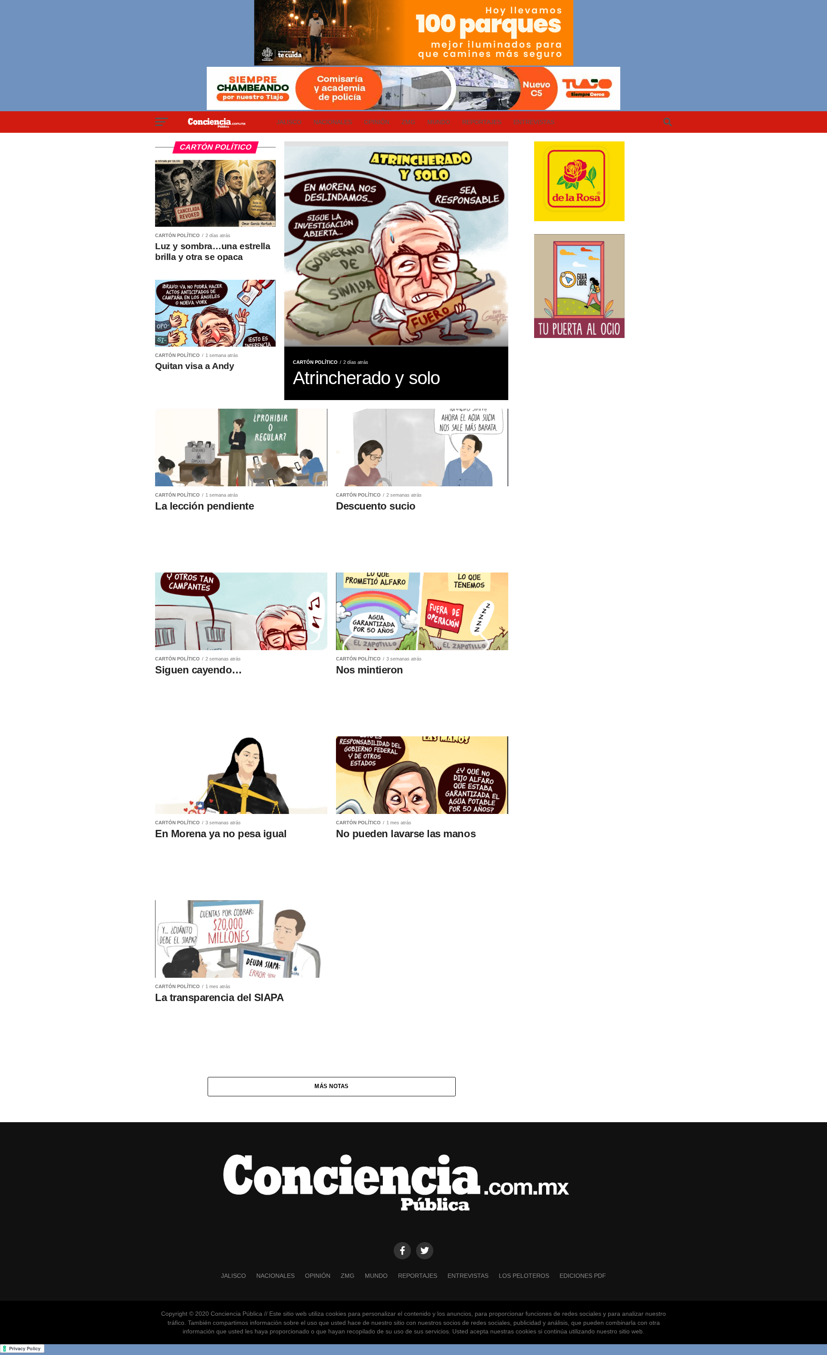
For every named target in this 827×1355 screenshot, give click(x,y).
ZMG (408, 122)
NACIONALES (333, 122)
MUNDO (438, 122)
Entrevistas (533, 122)
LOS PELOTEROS (524, 1275)
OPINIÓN (376, 122)
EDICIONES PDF (583, 1275)
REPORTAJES (481, 122)
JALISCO (289, 122)
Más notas (331, 1086)
